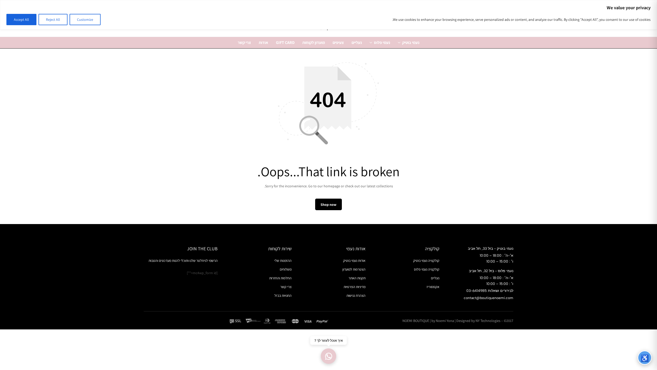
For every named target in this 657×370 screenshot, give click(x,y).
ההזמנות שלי (283, 260)
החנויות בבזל (283, 295)
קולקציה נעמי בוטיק (426, 260)
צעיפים (338, 42)
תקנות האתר (357, 278)
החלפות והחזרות (280, 278)
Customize (85, 19)
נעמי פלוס (382, 42)
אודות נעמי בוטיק (354, 260)
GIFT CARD (285, 42)
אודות (263, 42)
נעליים (357, 42)
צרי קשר (244, 42)
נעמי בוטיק (410, 42)
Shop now (328, 204)
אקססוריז (433, 286)
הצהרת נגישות (355, 295)
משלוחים (286, 269)
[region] (328, 15)
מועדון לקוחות (313, 42)
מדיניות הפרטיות (354, 286)
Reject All (53, 19)
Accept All (21, 19)
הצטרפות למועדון (353, 269)
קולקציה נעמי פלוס (426, 269)
